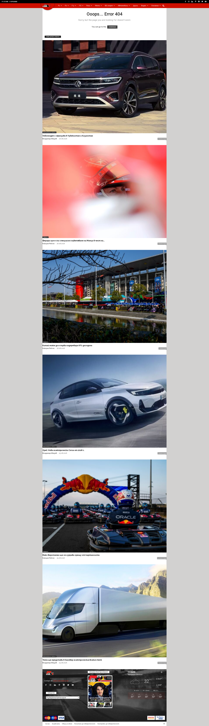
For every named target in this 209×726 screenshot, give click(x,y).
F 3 (73, 6)
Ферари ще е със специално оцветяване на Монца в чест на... (73, 240)
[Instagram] (188, 1)
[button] (163, 5)
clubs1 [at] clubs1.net (60, 681)
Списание (155, 6)
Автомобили (123, 6)
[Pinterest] (195, 1)
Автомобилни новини (49, 132)
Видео (143, 6)
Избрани (45, 237)
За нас (47, 724)
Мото (97, 6)
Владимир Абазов (49, 139)
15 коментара (162, 558)
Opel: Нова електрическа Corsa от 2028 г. (63, 450)
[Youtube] (205, 1)
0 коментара (162, 139)
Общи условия (67, 724)
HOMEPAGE (112, 27)
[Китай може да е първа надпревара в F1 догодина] (104, 296)
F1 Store (5, 1)
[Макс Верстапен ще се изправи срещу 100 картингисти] (104, 505)
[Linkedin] (192, 1)
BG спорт (109, 6)
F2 (66, 6)
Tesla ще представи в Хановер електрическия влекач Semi (72, 660)
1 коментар (162, 348)
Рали (88, 6)
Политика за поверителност (84, 724)
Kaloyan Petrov (48, 243)
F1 (59, 6)
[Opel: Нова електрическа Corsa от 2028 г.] (104, 401)
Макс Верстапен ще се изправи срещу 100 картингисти (71, 555)
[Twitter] (202, 1)
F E (80, 6)
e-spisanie (13, 1)
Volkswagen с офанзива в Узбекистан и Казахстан (67, 136)
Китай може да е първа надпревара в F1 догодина (67, 345)
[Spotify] (199, 1)
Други (135, 6)
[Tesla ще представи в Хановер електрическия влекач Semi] (104, 610)
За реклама (56, 724)
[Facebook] (185, 1)
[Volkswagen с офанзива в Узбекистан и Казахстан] (104, 86)
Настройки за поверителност (108, 724)
